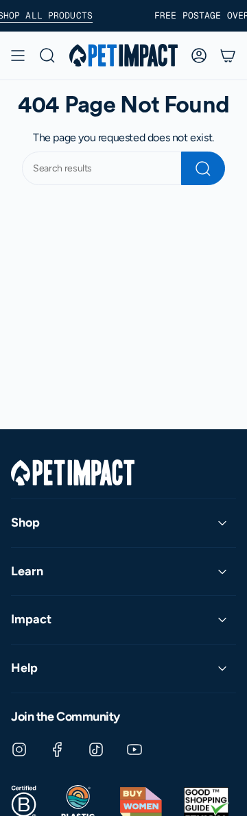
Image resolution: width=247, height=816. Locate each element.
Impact (31, 619)
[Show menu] (18, 55)
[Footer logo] (72, 472)
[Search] (203, 168)
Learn (27, 571)
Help (24, 667)
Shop (25, 522)
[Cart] (227, 55)
